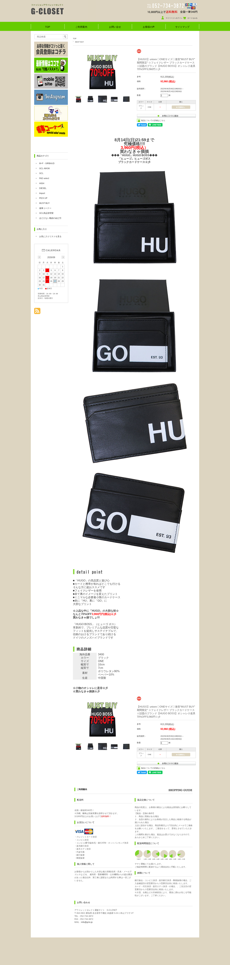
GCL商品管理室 (46, 213)
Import (42, 193)
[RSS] (37, 312)
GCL (41, 173)
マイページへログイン (174, 18)
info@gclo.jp (87, 922)
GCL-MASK (44, 168)
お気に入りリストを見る (50, 236)
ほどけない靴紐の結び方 (50, 218)
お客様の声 (149, 27)
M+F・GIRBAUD (47, 163)
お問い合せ (115, 27)
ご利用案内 (81, 27)
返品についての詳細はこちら (153, 120)
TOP (47, 27)
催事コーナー (45, 208)
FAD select (44, 178)
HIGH (41, 183)
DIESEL (42, 188)
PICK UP (43, 198)
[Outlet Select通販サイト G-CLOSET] (59, 18)
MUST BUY (79, 42)
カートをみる (192, 18)
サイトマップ (182, 27)
